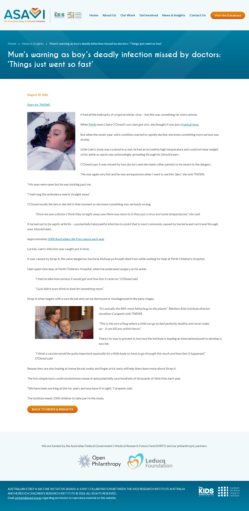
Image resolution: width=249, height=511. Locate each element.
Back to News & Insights (52, 409)
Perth (92, 124)
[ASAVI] (43, 15)
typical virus (190, 124)
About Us (109, 15)
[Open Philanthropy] (99, 461)
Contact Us (197, 15)
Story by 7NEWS (38, 104)
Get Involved (148, 15)
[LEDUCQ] (149, 461)
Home (93, 15)
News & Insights (173, 15)
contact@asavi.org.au (28, 498)
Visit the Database (227, 15)
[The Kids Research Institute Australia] (204, 495)
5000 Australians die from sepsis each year (76, 239)
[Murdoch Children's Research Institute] (227, 495)
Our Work (127, 15)
